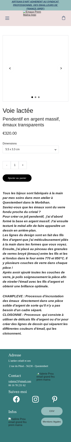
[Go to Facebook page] (18, 399)
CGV (51, 411)
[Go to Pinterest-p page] (54, 399)
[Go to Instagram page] (37, 399)
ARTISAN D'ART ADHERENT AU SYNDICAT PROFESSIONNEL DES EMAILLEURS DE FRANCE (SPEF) (35, 5)
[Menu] (7, 18)
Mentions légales (52, 421)
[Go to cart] (63, 18)
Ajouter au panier (17, 178)
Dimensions (10, 143)
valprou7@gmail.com (19, 381)
